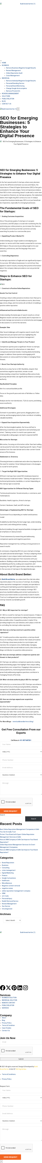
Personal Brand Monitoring (15, 86)
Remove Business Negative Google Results (21, 68)
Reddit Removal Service (10, 901)
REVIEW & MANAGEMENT (10, 93)
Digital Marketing (8, 873)
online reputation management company (16, 891)
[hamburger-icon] (1, 60)
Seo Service (6, 906)
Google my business (9, 878)
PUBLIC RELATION (8, 99)
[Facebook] (2, 987)
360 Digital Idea (20, 1069)
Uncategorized (7, 909)
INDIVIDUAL (5, 78)
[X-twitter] (8, 987)
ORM (3, 893)
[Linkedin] (20, 987)
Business (5, 865)
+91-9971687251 (25, 740)
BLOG (4, 101)
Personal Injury (7, 898)
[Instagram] (25, 987)
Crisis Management (13, 75)
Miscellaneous (7, 883)
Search (2, 815)
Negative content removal (11, 886)
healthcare (5, 880)
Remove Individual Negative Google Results (21, 81)
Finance (4, 875)
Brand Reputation (8, 862)
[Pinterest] (14, 987)
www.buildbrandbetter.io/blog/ (23, 721)
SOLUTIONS (6, 96)
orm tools (5, 896)
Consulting (5, 868)
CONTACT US (6, 104)
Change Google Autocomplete (16, 88)
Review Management (13, 70)
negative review (7, 888)
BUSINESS (5, 65)
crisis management (9, 870)
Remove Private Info (13, 91)
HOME (4, 63)
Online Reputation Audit (14, 73)
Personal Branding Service (15, 83)
